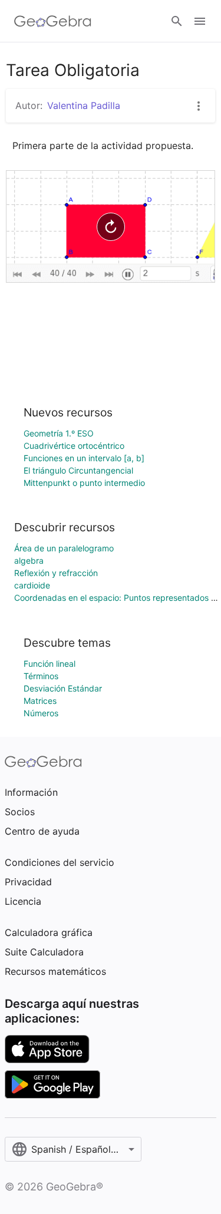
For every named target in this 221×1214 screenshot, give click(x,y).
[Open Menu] (200, 21)
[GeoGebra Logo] (52, 21)
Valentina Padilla (83, 105)
